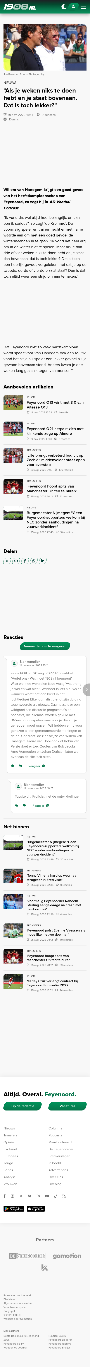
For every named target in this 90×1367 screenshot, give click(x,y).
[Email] (16, 561)
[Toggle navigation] (83, 6)
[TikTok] (57, 1196)
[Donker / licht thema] (63, 6)
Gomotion (26, 1319)
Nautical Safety (57, 1336)
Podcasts (55, 1135)
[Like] (13, 766)
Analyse (9, 1177)
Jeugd (8, 1163)
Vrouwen (10, 1183)
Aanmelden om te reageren (45, 646)
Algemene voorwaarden (17, 1303)
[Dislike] (21, 766)
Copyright (9, 1311)
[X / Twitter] (7, 561)
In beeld (54, 1163)
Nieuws (9, 1128)
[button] (51, 663)
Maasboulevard (60, 1142)
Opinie (8, 1142)
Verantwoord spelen (15, 1307)
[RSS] (65, 1196)
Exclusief (10, 1149)
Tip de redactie (22, 1106)
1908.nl (19, 7)
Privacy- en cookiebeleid (17, 1295)
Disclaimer (9, 1299)
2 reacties (49, 115)
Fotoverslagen (59, 1156)
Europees (10, 1156)
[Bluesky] (31, 1196)
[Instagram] (14, 1196)
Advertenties (58, 1170)
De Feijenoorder (60, 1149)
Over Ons (55, 1177)
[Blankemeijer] (14, 663)
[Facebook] (25, 561)
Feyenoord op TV (13, 1343)
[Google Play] (14, 1209)
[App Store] (36, 1209)
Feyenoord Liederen (60, 1340)
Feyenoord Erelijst (59, 1347)
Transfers (10, 1135)
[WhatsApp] (33, 561)
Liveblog (55, 1183)
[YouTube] (48, 1196)
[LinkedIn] (42, 561)
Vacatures (68, 1106)
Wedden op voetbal (15, 1347)
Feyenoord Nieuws (59, 1343)
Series (8, 1170)
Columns (55, 1128)
